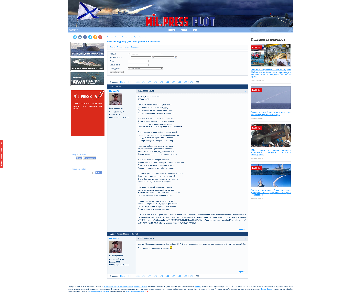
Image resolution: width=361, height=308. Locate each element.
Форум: (113, 54)
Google (269, 289)
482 (179, 82)
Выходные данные (95, 291)
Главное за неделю (267, 40)
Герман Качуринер (140, 37)
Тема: (112, 61)
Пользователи (127, 37)
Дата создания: (116, 57)
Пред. (122, 82)
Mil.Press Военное (110, 286)
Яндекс (263, 289)
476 (143, 82)
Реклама (106, 291)
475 (138, 82)
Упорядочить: (115, 68)
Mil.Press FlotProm (140, 286)
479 (161, 82)
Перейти (241, 229)
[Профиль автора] (115, 105)
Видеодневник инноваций (1, 154)
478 (155, 82)
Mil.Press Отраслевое (125, 286)
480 (167, 82)
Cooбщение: (115, 65)
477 (149, 82)
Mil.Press (198, 286)
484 (191, 82)
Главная (110, 37)
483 (185, 82)
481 (173, 82)
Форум (117, 37)
